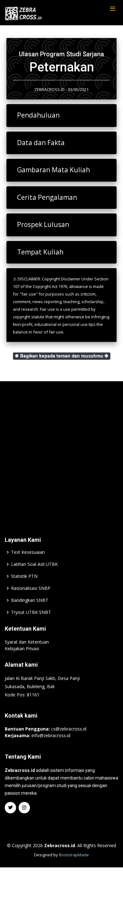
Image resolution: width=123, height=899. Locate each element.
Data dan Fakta (41, 142)
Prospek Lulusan (43, 224)
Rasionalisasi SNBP (30, 588)
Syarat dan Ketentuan (27, 642)
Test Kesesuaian (28, 552)
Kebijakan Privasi (22, 648)
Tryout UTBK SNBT (31, 612)
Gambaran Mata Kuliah (53, 169)
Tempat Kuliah (40, 252)
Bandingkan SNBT (29, 600)
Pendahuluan (38, 115)
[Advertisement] (61, 449)
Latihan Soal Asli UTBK (34, 564)
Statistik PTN (24, 576)
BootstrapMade (74, 855)
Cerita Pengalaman (47, 197)
